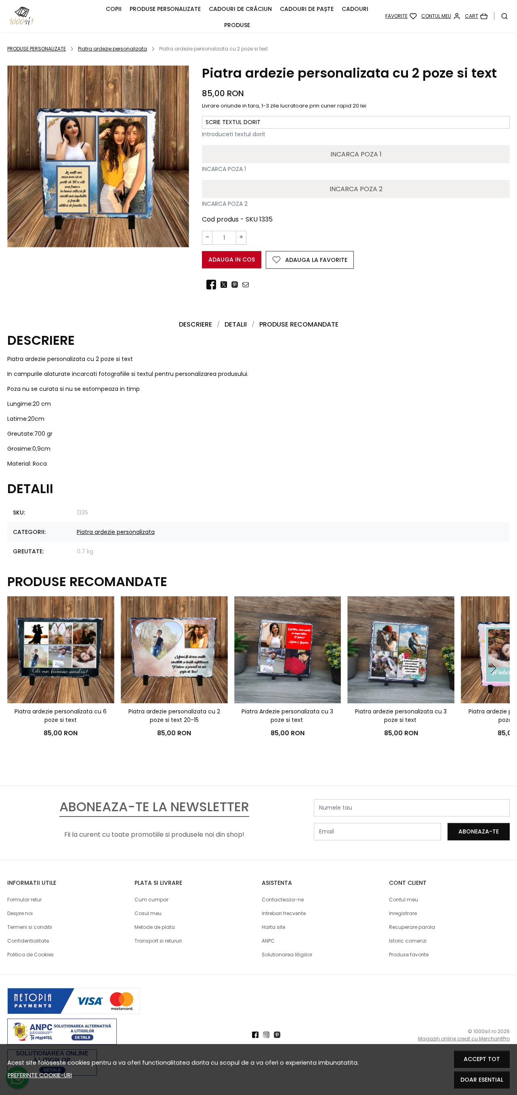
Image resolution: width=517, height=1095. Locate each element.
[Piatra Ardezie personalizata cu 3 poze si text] (287, 649)
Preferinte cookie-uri (40, 1075)
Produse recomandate (298, 324)
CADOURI (355, 9)
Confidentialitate (28, 940)
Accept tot (482, 1059)
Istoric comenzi (408, 940)
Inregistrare (403, 913)
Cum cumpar (151, 899)
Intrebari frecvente (284, 913)
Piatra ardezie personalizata (112, 48)
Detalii (236, 324)
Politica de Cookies (30, 954)
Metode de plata (155, 927)
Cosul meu (148, 913)
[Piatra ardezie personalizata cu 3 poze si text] (400, 649)
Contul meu (403, 899)
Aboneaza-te (478, 831)
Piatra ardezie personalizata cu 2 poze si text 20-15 (174, 715)
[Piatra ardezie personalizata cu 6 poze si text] (60, 649)
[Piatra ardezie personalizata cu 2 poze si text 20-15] (174, 649)
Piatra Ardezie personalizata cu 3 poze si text (287, 715)
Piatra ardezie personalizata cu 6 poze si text (61, 715)
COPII (114, 9)
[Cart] (476, 16)
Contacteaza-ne (283, 899)
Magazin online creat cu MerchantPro (464, 1038)
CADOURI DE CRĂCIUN (240, 9)
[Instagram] (268, 1035)
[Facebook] (257, 1035)
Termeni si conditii (29, 927)
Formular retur (24, 899)
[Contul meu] (440, 16)
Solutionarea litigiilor (287, 954)
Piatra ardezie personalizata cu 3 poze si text (401, 715)
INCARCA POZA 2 (356, 189)
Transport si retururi (158, 940)
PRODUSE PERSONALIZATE (165, 9)
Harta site (273, 927)
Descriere (195, 324)
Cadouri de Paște (307, 9)
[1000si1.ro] (51, 16)
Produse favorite (409, 954)
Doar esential (481, 1080)
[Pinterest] (279, 1035)
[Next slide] (493, 668)
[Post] (226, 285)
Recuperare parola (412, 927)
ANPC (268, 940)
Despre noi (20, 913)
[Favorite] (401, 16)
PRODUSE (237, 25)
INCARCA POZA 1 (356, 154)
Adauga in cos (231, 259)
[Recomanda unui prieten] (247, 285)
